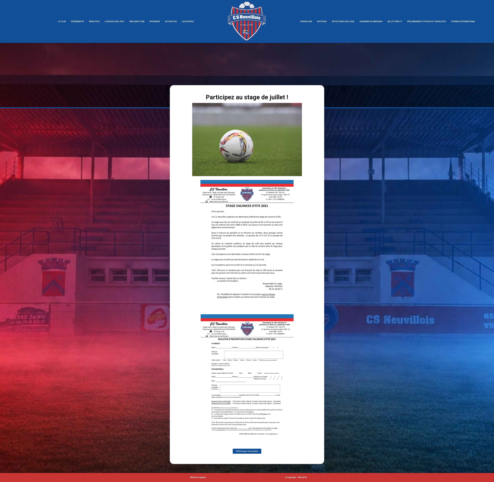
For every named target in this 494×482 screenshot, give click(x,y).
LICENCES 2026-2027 (114, 21)
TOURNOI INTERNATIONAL (463, 21)
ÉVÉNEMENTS (77, 21)
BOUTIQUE (322, 21)
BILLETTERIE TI (395, 21)
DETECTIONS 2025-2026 (343, 21)
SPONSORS (154, 21)
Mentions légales (198, 477)
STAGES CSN (306, 21)
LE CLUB (62, 21)
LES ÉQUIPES (188, 21)
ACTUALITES (171, 21)
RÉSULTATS (94, 21)
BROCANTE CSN (137, 21)
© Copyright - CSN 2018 (296, 477)
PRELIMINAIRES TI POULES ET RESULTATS (426, 21)
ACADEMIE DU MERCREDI (371, 21)
